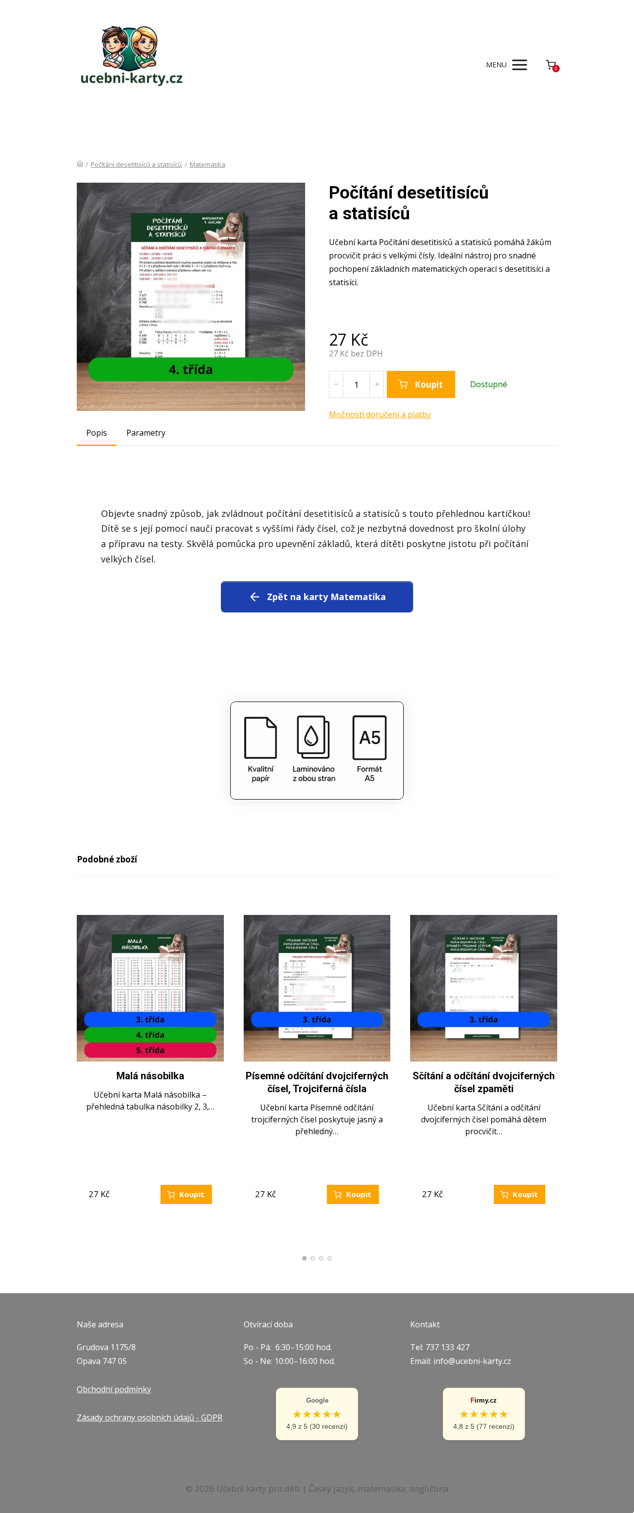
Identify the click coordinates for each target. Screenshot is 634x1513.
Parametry (145, 432)
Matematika (207, 164)
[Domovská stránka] (80, 164)
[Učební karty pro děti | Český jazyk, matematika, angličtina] (130, 64)
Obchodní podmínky (114, 1389)
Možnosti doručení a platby (380, 414)
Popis (96, 432)
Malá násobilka (150, 1076)
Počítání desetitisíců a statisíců (136, 164)
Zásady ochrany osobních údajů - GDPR (149, 1417)
